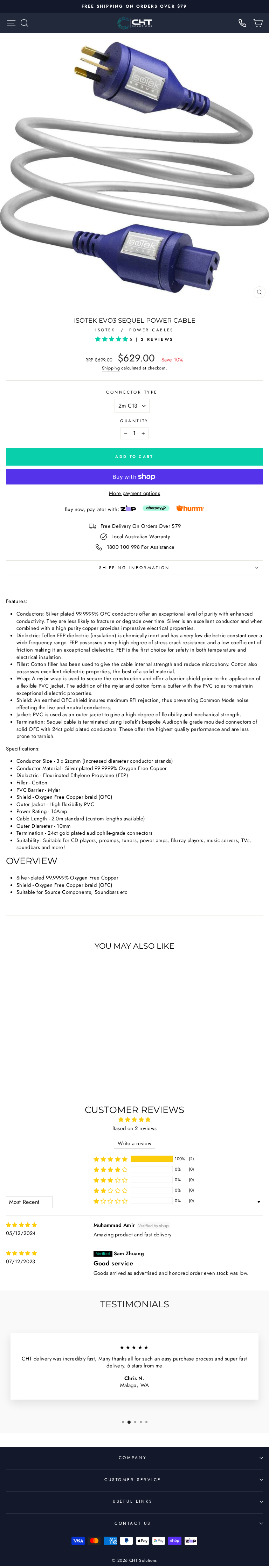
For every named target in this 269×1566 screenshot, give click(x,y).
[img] (21, 1225)
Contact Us (133, 1523)
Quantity (134, 421)
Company (133, 1457)
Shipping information (134, 567)
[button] (112, 339)
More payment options (134, 493)
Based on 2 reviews (134, 1128)
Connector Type (131, 392)
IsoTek (106, 330)
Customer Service (132, 1479)
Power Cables (151, 330)
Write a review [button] (134, 1143)
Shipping (111, 368)
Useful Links (132, 1501)
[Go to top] (249, 1518)
